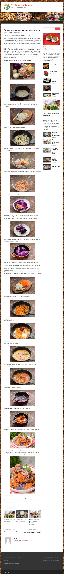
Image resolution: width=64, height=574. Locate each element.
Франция (35, 22)
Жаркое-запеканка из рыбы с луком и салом (34, 521)
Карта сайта (48, 22)
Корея (17, 22)
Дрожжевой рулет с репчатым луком (21, 520)
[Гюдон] (47, 90)
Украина (28, 22)
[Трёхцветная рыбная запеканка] (47, 162)
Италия (6, 22)
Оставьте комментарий (17, 32)
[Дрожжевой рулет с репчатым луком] (22, 518)
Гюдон (53, 85)
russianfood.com (11, 502)
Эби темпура (53, 64)
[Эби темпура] (46, 68)
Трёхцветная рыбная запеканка (55, 159)
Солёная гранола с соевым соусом (56, 165)
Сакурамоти (47, 48)
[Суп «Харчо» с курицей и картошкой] (9, 518)
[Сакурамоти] (51, 45)
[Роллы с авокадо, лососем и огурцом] (47, 83)
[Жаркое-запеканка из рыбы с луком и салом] (35, 518)
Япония (41, 22)
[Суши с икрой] (46, 76)
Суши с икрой (53, 71)
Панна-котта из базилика (55, 94)
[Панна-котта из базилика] (47, 96)
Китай (11, 22)
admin (11, 32)
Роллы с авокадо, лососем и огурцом (56, 80)
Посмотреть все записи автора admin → (22, 540)
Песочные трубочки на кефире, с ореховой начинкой (55, 151)
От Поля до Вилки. (22, 5)
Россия (22, 22)
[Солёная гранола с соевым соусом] (47, 169)
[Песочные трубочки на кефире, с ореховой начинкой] (47, 152)
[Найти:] (51, 28)
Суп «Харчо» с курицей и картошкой (9, 520)
